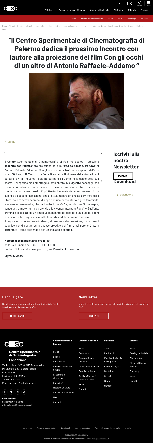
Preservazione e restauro (86, 360)
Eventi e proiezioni (88, 371)
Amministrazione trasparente (92, 18)
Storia (56, 351)
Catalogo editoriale (139, 353)
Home (73, 18)
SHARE (11, 141)
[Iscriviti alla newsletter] (130, 3)
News (119, 18)
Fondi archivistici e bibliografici (113, 360)
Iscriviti (123, 176)
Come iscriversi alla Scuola (62, 368)
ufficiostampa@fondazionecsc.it (17, 405)
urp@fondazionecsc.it (101, 439)
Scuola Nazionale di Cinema (72, 10)
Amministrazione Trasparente (107, 428)
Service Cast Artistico (63, 392)
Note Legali (65, 428)
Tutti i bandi (17, 316)
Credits (128, 428)
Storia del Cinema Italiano (138, 365)
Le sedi (56, 356)
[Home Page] (10, 8)
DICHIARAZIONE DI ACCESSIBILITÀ (76, 435)
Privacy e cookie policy (46, 428)
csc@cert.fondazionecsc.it (22, 383)
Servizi (110, 18)
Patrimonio (84, 353)
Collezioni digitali (112, 366)
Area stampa (131, 18)
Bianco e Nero (136, 358)
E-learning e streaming (59, 376)
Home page (27, 428)
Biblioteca (118, 10)
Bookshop (109, 371)
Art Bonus (144, 18)
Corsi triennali (59, 361)
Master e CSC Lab (61, 387)
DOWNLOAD (126, 194)
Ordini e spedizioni (82, 428)
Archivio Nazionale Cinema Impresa (88, 378)
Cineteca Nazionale (99, 10)
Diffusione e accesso (89, 366)
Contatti (144, 10)
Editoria (132, 10)
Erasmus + (58, 382)
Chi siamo (49, 10)
